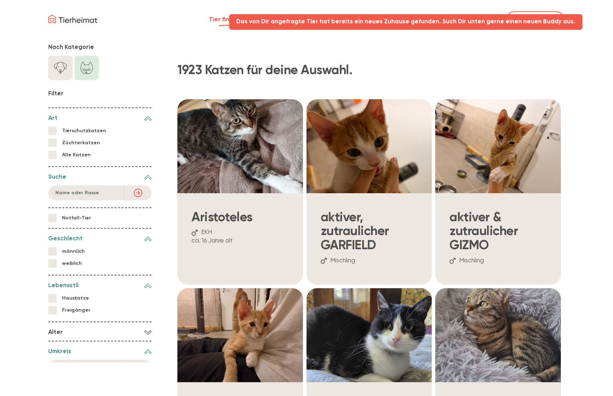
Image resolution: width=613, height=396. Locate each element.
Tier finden (225, 20)
